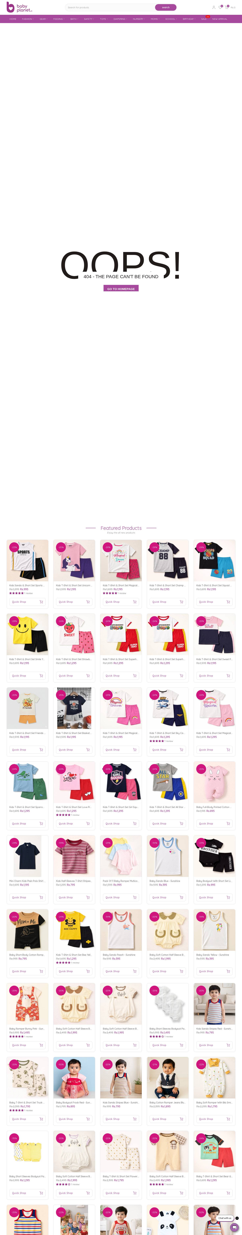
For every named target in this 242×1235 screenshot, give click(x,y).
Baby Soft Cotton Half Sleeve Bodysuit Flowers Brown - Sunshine (138, 1028)
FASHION (27, 18)
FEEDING (58, 18)
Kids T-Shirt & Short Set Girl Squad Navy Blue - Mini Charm (134, 807)
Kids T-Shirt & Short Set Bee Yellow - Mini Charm (82, 954)
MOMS (154, 18)
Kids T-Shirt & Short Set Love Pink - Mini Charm (81, 807)
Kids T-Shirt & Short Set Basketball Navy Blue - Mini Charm (88, 733)
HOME (13, 18)
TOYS (103, 18)
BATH (73, 18)
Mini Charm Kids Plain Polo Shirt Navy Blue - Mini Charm (39, 881)
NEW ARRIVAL (219, 18)
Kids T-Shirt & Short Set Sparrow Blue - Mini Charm (36, 807)
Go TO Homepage (121, 289)
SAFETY (88, 18)
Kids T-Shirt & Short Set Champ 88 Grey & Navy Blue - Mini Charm (185, 585)
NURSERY (138, 18)
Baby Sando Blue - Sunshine (165, 881)
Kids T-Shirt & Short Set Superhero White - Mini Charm (132, 659)
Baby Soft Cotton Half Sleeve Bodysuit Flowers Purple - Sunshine (91, 1176)
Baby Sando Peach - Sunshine (119, 954)
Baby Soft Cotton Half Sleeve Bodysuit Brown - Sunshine (86, 1028)
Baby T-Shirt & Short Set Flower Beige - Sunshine (129, 1176)
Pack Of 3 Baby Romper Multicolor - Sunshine (127, 881)
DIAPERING (119, 18)
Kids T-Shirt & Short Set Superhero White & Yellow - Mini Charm (184, 659)
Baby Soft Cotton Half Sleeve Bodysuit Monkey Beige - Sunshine (184, 1176)
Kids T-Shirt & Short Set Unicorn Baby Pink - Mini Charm (86, 585)
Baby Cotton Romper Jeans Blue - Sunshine (173, 1102)
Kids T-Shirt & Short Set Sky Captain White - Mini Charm (180, 733)
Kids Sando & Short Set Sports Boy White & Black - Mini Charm (43, 585)
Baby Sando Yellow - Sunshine (212, 954)
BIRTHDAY (188, 18)
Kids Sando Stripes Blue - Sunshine (121, 1102)
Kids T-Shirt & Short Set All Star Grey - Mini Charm (176, 807)
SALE (205, 18)
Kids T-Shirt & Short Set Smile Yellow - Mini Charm (36, 659)
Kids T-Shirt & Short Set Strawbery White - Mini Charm (85, 659)
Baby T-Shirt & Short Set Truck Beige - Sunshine (35, 1102)
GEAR (43, 18)
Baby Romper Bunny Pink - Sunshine (29, 1028)
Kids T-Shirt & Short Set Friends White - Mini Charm (36, 733)
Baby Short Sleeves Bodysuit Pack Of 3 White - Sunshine (180, 1028)
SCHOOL (170, 18)
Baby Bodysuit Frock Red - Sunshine (75, 1102)
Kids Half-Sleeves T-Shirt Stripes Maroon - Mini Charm (85, 881)
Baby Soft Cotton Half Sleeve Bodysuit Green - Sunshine (180, 954)
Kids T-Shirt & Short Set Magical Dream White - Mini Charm (134, 585)
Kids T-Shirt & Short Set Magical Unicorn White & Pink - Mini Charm (139, 733)
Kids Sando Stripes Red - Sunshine (214, 1028)
